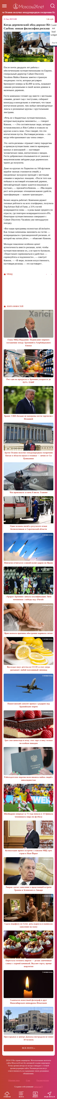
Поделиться (49, 1097)
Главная (7, 1097)
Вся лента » (28, 1048)
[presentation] (46, 274)
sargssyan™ (38, 1087)
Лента (21, 1097)
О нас (28, 1080)
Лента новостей (15, 306)
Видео (35, 1097)
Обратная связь (14, 1080)
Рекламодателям (43, 1080)
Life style (50, 19)
